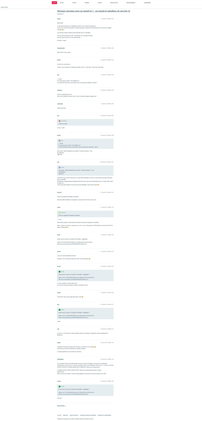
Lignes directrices (74, 415)
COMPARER (147, 2)
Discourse (66, 418)
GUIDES (87, 2)
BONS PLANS (114, 2)
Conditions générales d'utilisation (88, 415)
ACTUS (62, 2)
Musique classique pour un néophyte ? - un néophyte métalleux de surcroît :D (93, 11)
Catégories (65, 415)
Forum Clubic (4, 7)
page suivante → (61, 405)
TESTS (74, 2)
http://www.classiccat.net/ (93, 367)
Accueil (59, 415)
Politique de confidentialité (104, 415)
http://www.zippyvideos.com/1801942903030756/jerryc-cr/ (72, 244)
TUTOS (100, 2)
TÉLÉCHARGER (130, 2)
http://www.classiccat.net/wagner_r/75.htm (90, 370)
